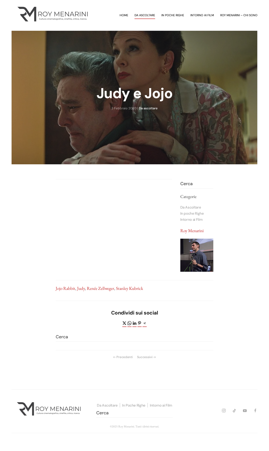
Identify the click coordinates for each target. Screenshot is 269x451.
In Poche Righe (133, 405)
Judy (81, 288)
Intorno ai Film (191, 219)
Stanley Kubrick (129, 288)
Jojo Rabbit (65, 288)
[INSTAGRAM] (224, 410)
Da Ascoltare (190, 207)
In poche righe (172, 15)
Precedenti (124, 357)
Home (124, 15)
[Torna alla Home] (54, 15)
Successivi (145, 357)
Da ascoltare (144, 15)
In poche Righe (192, 213)
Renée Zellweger (100, 288)
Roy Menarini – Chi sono (238, 15)
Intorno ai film (202, 15)
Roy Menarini (192, 230)
